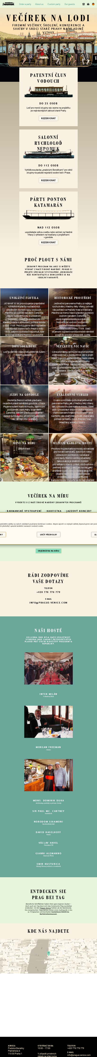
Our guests (70, 4)
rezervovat (48, 118)
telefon (48, 588)
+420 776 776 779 (84, 4)
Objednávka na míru (48, 551)
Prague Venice (45, 908)
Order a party (25, 4)
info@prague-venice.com (88, 4)
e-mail (48, 599)
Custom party (54, 4)
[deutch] (93, 4)
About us (39, 4)
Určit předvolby (48, 534)
